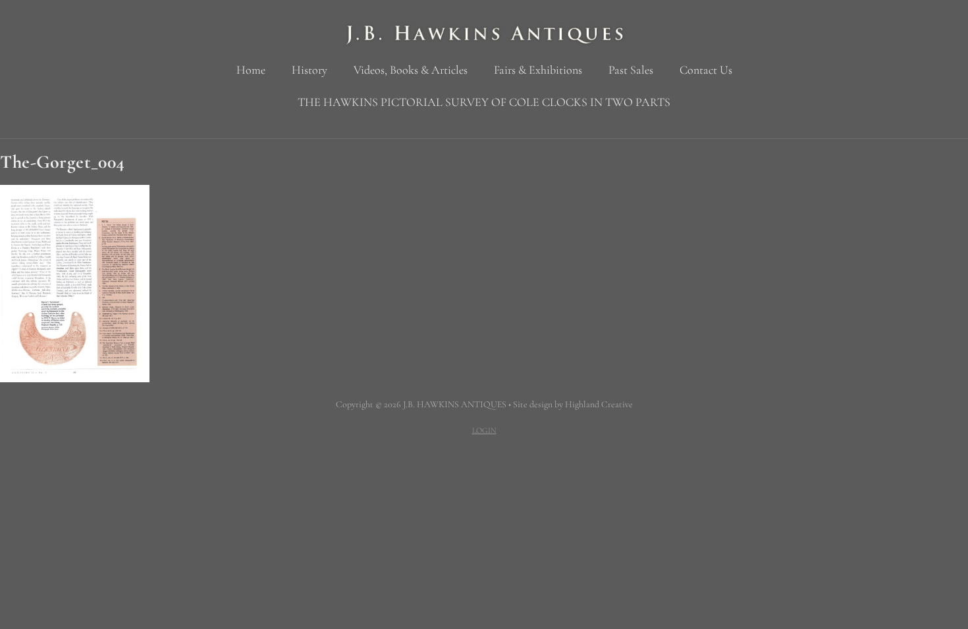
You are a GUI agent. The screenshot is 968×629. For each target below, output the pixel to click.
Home (250, 70)
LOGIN (484, 430)
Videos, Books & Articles (411, 70)
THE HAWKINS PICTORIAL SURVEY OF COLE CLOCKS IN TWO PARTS (484, 102)
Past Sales (630, 70)
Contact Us (706, 70)
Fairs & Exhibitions (538, 70)
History (309, 70)
